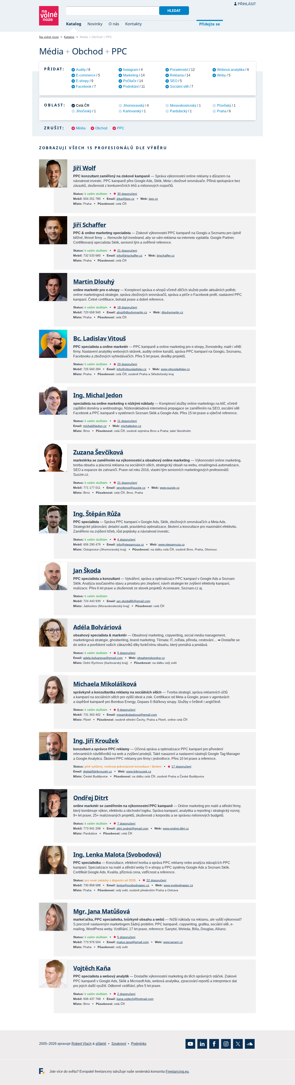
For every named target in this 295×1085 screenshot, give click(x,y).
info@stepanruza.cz (130, 544)
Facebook (83, 86)
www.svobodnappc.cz (178, 885)
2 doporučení (126, 994)
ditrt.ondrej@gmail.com (132, 828)
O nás (114, 23)
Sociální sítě (179, 86)
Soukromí (118, 1043)
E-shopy (82, 81)
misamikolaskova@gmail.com (137, 714)
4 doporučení (126, 539)
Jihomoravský (133, 105)
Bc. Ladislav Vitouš (99, 338)
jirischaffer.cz (165, 255)
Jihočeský (83, 111)
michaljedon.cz (131, 426)
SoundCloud (250, 1044)
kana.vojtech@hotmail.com (135, 999)
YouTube (190, 1044)
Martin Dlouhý (93, 281)
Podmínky (138, 1043)
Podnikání (131, 86)
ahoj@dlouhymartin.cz (132, 312)
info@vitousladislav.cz (131, 369)
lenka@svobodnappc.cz (133, 885)
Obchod (101, 128)
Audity (81, 69)
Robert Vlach (81, 1043)
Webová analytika (230, 69)
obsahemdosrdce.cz (151, 658)
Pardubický (178, 111)
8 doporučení (126, 709)
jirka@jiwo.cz (125, 198)
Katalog (73, 23)
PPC (120, 128)
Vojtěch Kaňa (92, 968)
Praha (221, 111)
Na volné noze (49, 37)
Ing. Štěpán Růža (97, 513)
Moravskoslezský (183, 105)
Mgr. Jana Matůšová (101, 911)
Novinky (94, 23)
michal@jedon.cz (94, 426)
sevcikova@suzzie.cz (130, 487)
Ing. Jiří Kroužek (96, 740)
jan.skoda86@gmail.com (133, 601)
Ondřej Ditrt (90, 797)
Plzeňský (224, 105)
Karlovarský (132, 111)
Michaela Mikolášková (104, 684)
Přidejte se (209, 24)
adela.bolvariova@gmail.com (103, 658)
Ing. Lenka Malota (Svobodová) (117, 854)
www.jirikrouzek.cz (138, 771)
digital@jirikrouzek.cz (97, 771)
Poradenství (179, 69)
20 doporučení (127, 364)
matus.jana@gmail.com (133, 942)
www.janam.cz (173, 942)
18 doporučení (127, 307)
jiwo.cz (153, 198)
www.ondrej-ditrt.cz (176, 828)
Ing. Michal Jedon (97, 395)
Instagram (130, 69)
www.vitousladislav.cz (175, 369)
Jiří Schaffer (89, 224)
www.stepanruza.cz (171, 544)
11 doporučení (127, 421)
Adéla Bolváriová (97, 627)
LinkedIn (202, 1044)
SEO (173, 81)
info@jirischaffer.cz (129, 255)
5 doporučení (126, 653)
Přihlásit (247, 4)
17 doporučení (181, 766)
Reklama (177, 75)
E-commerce (85, 75)
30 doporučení (127, 193)
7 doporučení (126, 823)
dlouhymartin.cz (172, 312)
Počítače (129, 81)
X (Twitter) (238, 1044)
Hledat (174, 10)
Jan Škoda (87, 570)
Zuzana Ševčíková (98, 452)
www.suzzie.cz (169, 487)
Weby (221, 75)
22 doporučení (156, 880)
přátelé (101, 1043)
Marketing (130, 75)
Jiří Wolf (84, 168)
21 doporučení (127, 250)
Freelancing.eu (44, 1071)
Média (81, 128)
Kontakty (133, 23)
